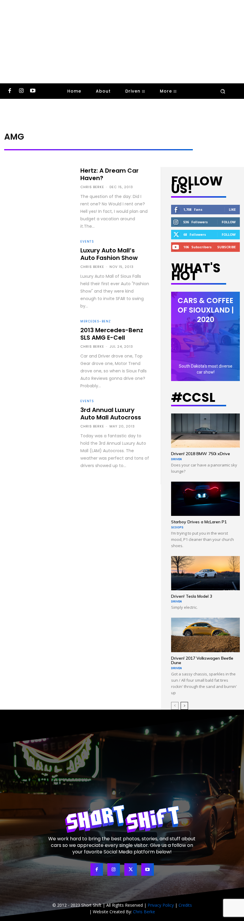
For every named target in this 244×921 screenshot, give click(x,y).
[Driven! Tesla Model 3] (205, 573)
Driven (176, 459)
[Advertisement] (122, 41)
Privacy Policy (161, 905)
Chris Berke (92, 187)
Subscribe (226, 247)
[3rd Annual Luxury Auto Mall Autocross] (37, 419)
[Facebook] (9, 91)
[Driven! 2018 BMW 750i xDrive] (205, 430)
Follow (229, 222)
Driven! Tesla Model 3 (191, 596)
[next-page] (184, 706)
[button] (222, 91)
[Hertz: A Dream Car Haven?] (37, 186)
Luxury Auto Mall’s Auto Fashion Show (109, 254)
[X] (130, 869)
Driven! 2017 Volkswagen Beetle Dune (202, 660)
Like (232, 209)
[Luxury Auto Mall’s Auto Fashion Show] (37, 259)
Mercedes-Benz (95, 321)
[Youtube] (33, 91)
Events (87, 241)
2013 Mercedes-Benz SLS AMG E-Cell (111, 334)
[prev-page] (175, 706)
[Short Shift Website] (122, 819)
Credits (185, 905)
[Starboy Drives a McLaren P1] (205, 499)
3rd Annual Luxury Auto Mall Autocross (110, 414)
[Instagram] (21, 91)
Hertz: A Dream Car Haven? (109, 174)
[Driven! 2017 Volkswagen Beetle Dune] (205, 635)
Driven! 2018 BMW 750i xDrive (200, 453)
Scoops (177, 527)
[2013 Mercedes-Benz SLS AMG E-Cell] (37, 339)
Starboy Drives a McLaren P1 (199, 521)
